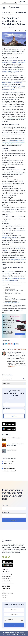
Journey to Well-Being (7, 574)
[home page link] (14, 7)
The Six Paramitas (12, 450)
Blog (9, 12)
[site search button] (16, 2)
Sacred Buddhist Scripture (14, 438)
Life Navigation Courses (7, 580)
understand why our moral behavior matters (13, 86)
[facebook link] (3, 557)
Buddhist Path (10, 27)
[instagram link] (6, 557)
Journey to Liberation (6, 576)
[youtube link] (9, 557)
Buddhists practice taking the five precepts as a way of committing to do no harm (14, 260)
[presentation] (14, 619)
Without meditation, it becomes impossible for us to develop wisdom (14, 82)
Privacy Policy (5, 600)
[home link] (14, 541)
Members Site (21, 2)
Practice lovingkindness (11, 301)
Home (3, 12)
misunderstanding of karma (9, 237)
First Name (6, 402)
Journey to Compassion (7, 578)
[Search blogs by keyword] (24, 379)
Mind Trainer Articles (9, 461)
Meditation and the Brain (10, 471)
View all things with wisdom (12, 302)
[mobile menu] (4, 8)
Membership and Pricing (7, 593)
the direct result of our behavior (17, 118)
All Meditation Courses (7, 571)
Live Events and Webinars (7, 583)
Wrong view (5, 235)
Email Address (7, 408)
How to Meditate (8, 463)
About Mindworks (6, 588)
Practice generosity (10, 289)
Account (4, 597)
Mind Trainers (5, 595)
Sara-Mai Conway (20, 349)
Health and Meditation (9, 468)
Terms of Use (22, 634)
